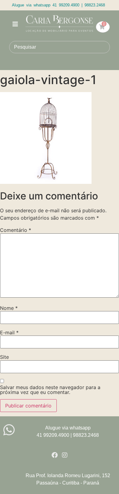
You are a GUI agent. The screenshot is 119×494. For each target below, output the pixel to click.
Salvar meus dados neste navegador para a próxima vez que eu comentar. (50, 390)
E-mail (9, 332)
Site (4, 357)
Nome (9, 308)
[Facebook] (54, 455)
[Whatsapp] (9, 430)
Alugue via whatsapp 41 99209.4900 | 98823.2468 (58, 5)
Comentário (15, 230)
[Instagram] (64, 455)
